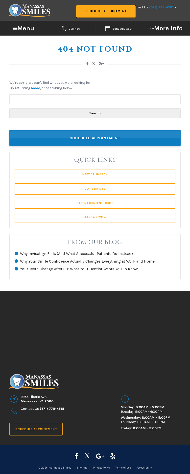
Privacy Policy (101, 467)
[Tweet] (94, 64)
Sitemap (82, 467)
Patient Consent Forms (95, 203)
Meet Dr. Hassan (95, 174)
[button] (24, 28)
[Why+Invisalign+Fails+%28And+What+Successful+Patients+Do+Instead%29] (87, 63)
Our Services (95, 188)
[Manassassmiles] (76, 456)
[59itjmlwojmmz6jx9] (100, 456)
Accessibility (144, 467)
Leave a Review (95, 217)
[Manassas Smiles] (87, 456)
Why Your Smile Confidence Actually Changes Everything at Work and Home (87, 261)
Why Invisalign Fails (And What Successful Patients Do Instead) (76, 253)
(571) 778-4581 (161, 7)
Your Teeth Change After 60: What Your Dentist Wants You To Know (79, 269)
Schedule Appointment (106, 11)
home (35, 88)
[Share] (101, 63)
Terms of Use (123, 467)
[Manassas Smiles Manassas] (113, 456)
